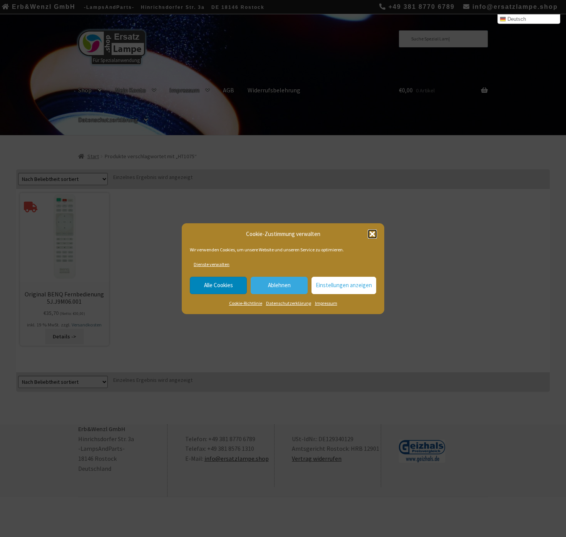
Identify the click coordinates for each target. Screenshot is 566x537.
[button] (372, 234)
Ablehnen (279, 285)
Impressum (326, 303)
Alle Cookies (218, 285)
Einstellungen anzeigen (344, 285)
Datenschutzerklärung (288, 303)
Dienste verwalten (211, 264)
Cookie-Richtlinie (245, 303)
